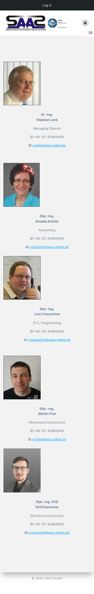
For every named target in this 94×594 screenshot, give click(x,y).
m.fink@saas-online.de (49, 439)
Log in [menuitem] (47, 5)
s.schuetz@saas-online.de (49, 247)
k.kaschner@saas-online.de (49, 532)
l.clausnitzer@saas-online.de (49, 340)
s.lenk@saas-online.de (49, 145)
